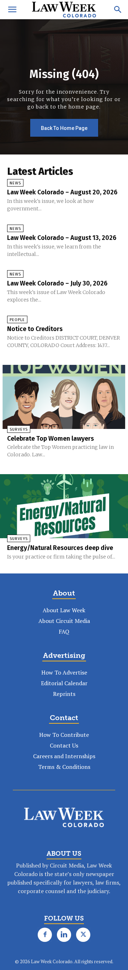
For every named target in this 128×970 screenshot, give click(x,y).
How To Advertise (64, 672)
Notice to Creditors (35, 329)
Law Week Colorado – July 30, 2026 (57, 283)
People (17, 320)
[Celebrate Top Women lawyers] (64, 397)
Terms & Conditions (64, 767)
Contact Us (64, 745)
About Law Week (64, 610)
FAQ (64, 631)
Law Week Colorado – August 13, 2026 (61, 238)
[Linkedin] (64, 935)
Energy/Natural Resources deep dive (60, 548)
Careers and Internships (64, 756)
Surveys (19, 429)
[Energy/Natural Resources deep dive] (64, 506)
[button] (12, 9)
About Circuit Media (64, 621)
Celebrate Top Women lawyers (50, 438)
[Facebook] (45, 935)
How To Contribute (64, 735)
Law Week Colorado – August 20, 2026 (62, 192)
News (15, 183)
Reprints (64, 694)
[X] (83, 935)
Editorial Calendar (64, 683)
